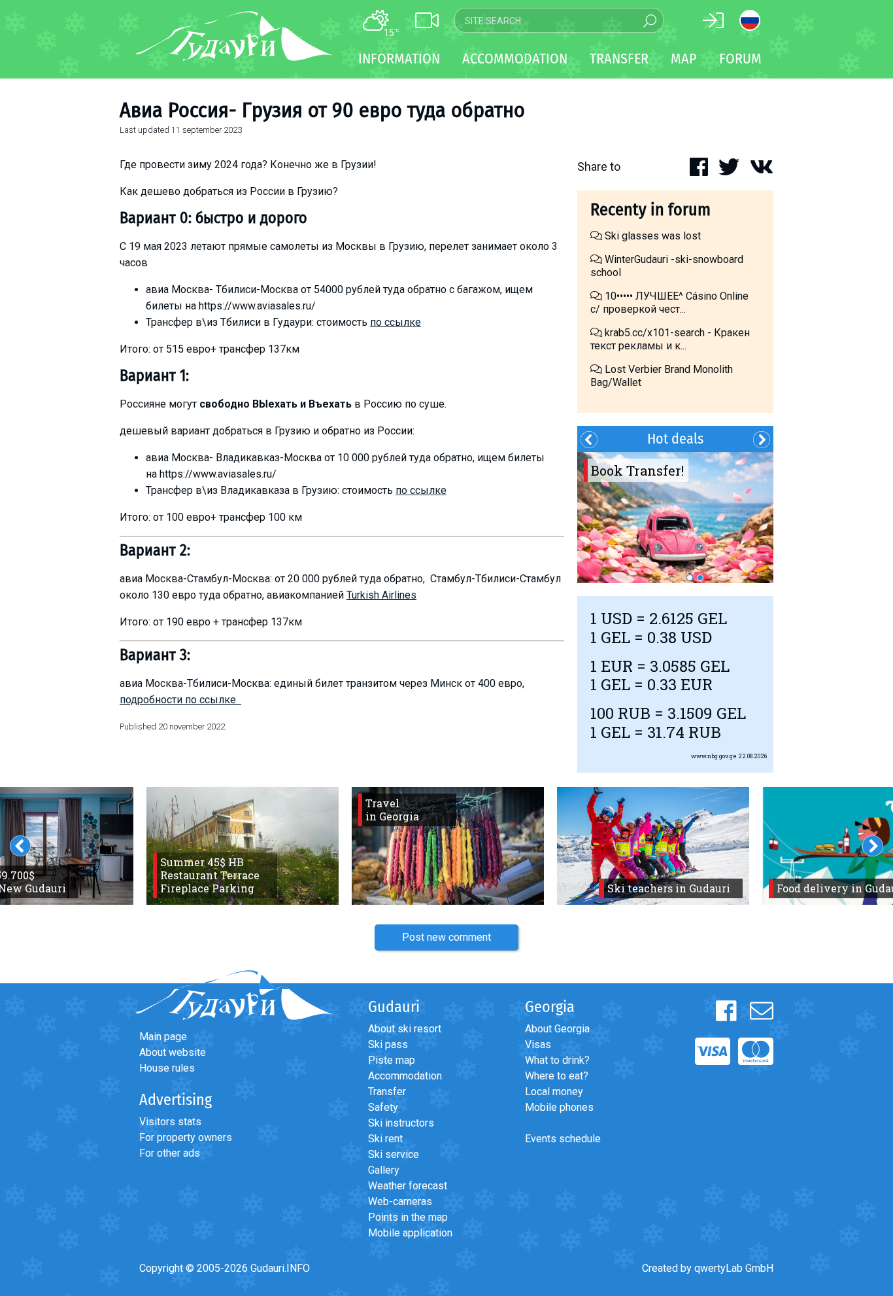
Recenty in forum (650, 210)
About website (172, 1052)
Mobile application (410, 1233)
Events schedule (563, 1138)
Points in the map (408, 1217)
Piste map (391, 1060)
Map (684, 58)
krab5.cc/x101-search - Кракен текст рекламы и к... (670, 339)
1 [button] (689, 577)
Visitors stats (170, 1121)
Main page (163, 1036)
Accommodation (405, 1076)
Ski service (393, 1154)
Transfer (387, 1091)
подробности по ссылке (180, 699)
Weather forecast (407, 1186)
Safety (383, 1107)
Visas (538, 1044)
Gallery (383, 1170)
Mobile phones (559, 1107)
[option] (675, 517)
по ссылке (395, 322)
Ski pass (388, 1044)
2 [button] (700, 577)
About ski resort (404, 1029)
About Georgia (557, 1029)
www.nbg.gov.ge (714, 756)
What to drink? (557, 1060)
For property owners (185, 1137)
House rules (167, 1068)
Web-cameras (400, 1201)
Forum (740, 58)
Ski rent (385, 1138)
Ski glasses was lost (651, 236)
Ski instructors (401, 1123)
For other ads (169, 1153)
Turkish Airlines (381, 595)
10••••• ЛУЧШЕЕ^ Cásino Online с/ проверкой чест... (669, 302)
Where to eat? (556, 1076)
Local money (554, 1091)
